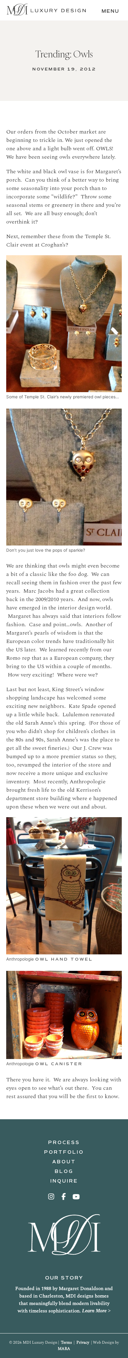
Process (64, 1142)
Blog (64, 1171)
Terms (66, 1342)
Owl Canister (59, 1063)
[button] (51, 1196)
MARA (64, 1349)
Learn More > (96, 1310)
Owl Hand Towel (64, 959)
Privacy (82, 1342)
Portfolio (64, 1152)
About (64, 1162)
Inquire (64, 1181)
